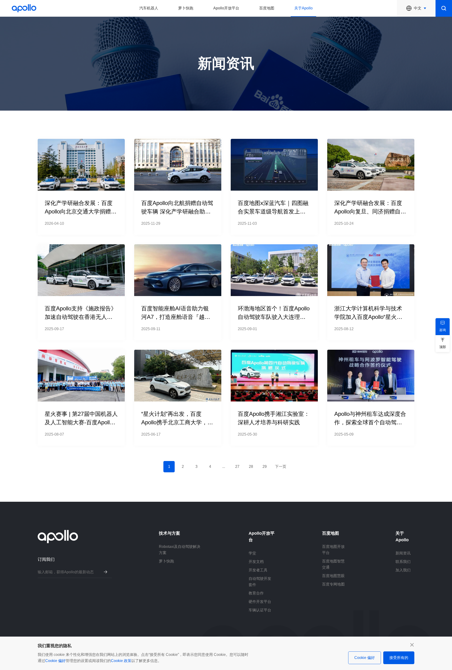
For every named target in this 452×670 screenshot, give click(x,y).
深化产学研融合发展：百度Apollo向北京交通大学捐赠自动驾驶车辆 (81, 211)
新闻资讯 (403, 553)
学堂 (252, 553)
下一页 (280, 467)
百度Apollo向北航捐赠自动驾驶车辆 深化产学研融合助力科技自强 (177, 211)
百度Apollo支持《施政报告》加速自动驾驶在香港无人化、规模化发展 (81, 317)
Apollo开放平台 (226, 8)
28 (251, 467)
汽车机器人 (148, 8)
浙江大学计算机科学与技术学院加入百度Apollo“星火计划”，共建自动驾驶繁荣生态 (369, 317)
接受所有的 (398, 658)
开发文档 (256, 562)
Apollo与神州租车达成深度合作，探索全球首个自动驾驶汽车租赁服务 (370, 422)
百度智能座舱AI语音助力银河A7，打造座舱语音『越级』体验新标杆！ (175, 317)
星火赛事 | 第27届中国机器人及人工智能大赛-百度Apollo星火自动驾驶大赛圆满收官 (81, 422)
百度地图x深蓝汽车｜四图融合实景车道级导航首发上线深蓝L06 (273, 211)
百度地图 (266, 8)
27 (237, 467)
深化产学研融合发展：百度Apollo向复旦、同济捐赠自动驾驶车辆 (370, 211)
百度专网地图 (333, 584)
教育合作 (256, 593)
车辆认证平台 (260, 610)
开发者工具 (258, 570)
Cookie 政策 (121, 661)
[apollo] (24, 8)
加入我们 (403, 570)
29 (264, 467)
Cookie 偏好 (55, 661)
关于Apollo (303, 8)
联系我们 (403, 562)
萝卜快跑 (185, 8)
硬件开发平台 (260, 602)
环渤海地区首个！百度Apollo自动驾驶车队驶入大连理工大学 (274, 317)
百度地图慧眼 (333, 576)
